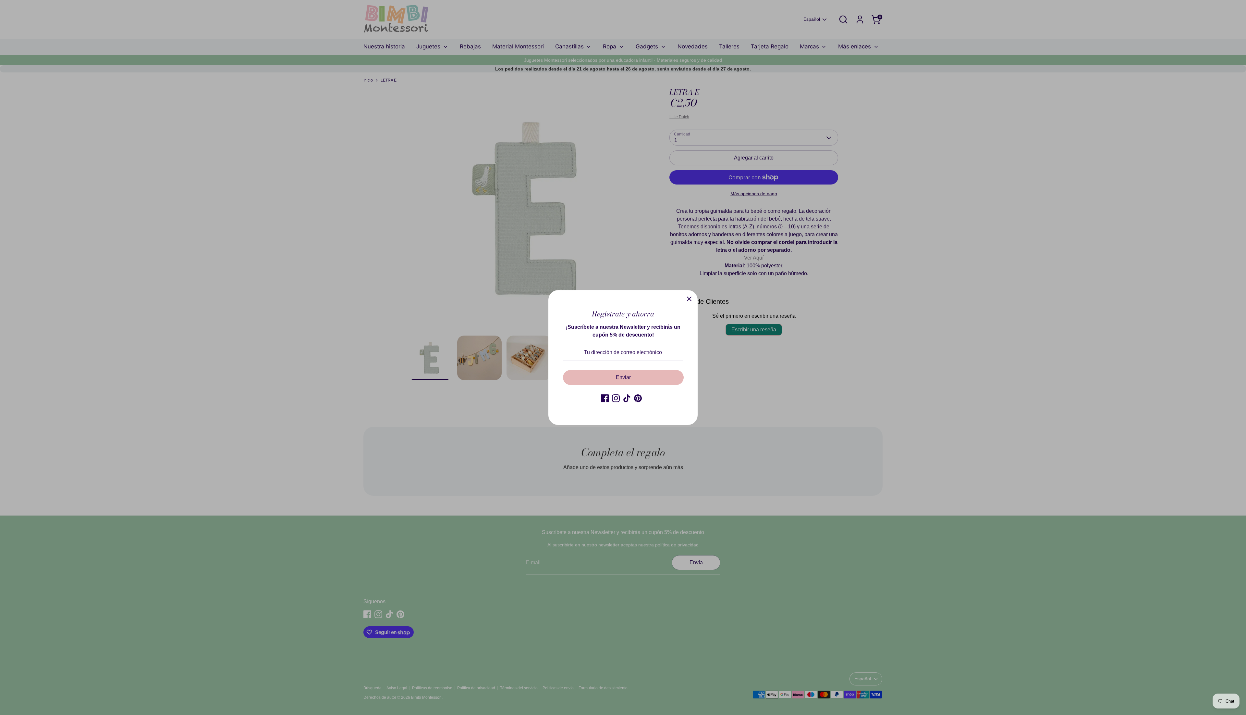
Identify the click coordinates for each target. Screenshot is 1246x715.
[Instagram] (616, 398)
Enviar (623, 377)
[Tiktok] (627, 398)
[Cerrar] (689, 298)
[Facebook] (605, 398)
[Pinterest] (638, 398)
